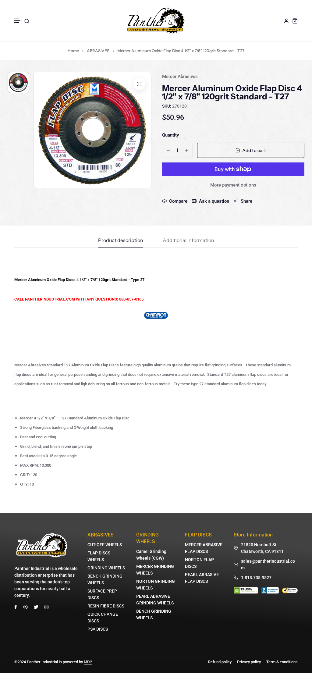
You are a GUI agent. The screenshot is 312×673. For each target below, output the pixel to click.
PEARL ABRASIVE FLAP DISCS (202, 578)
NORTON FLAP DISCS (199, 563)
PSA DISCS (97, 629)
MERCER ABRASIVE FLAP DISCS (203, 548)
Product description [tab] (120, 240)
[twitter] (36, 606)
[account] (286, 20)
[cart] (295, 20)
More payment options (233, 185)
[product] (139, 84)
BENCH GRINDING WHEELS (104, 579)
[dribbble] (25, 606)
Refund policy (220, 662)
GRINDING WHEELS (106, 567)
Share (246, 201)
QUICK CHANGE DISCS (102, 617)
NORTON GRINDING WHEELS (155, 584)
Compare (178, 201)
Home (73, 50)
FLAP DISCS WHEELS (98, 556)
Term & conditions (282, 662)
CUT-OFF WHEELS (104, 544)
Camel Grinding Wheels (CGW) (151, 555)
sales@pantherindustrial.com (268, 564)
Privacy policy (249, 662)
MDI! (88, 662)
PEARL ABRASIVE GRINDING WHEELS (155, 599)
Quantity (170, 135)
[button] (17, 21)
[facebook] (15, 606)
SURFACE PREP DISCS (102, 594)
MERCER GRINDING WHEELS (155, 569)
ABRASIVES (98, 50)
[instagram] (46, 606)
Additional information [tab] (188, 240)
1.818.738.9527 (256, 577)
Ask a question (214, 201)
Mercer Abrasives (180, 76)
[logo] (156, 20)
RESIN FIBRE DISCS (105, 606)
